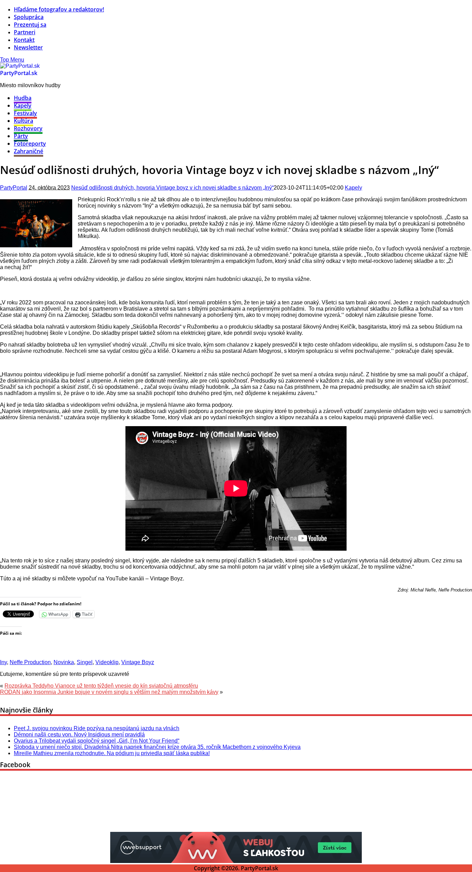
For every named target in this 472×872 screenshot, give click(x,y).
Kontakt (24, 40)
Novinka (64, 662)
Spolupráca (29, 17)
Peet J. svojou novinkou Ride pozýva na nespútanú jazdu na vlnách (96, 728)
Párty (21, 136)
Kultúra (23, 121)
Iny (3, 662)
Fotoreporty (30, 143)
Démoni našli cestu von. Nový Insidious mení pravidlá (79, 734)
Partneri (24, 32)
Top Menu (12, 60)
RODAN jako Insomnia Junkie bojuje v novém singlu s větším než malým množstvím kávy (109, 692)
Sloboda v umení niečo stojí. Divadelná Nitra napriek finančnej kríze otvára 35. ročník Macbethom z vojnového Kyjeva (157, 747)
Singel (85, 662)
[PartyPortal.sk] (20, 66)
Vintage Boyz (137, 662)
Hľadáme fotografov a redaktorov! (59, 9)
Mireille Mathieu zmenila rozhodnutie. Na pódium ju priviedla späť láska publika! (112, 753)
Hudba (22, 98)
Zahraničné (28, 151)
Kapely (22, 105)
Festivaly (25, 113)
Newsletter (28, 47)
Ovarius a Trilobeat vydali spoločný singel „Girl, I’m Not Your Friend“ (96, 741)
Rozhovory (28, 128)
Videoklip (107, 662)
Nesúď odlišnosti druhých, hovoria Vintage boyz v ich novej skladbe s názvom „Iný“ (172, 188)
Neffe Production (30, 662)
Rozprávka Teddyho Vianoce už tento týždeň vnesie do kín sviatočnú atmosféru (101, 686)
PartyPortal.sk (18, 73)
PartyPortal (13, 188)
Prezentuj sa (30, 24)
